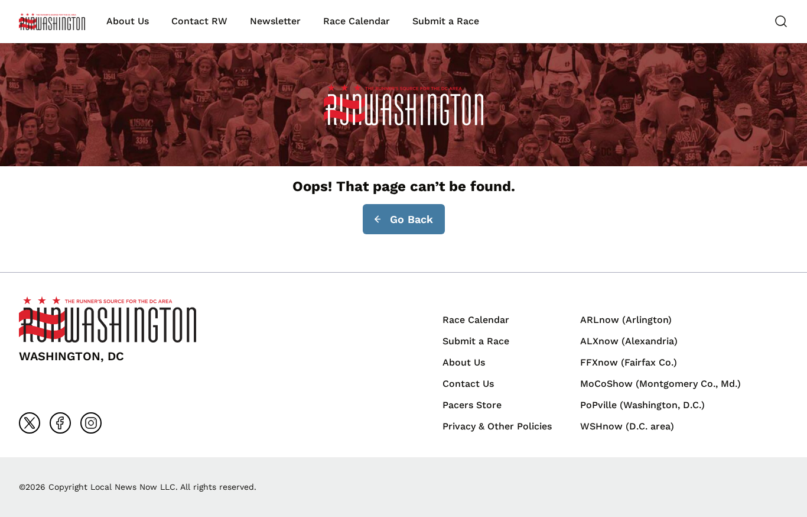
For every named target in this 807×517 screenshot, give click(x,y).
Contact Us (468, 383)
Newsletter (275, 21)
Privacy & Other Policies (497, 426)
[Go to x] (29, 423)
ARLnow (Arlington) (626, 319)
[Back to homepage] (52, 21)
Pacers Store (472, 405)
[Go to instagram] (91, 423)
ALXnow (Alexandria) (629, 341)
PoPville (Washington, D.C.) (642, 405)
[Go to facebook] (60, 423)
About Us (127, 21)
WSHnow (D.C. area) (627, 426)
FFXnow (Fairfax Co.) (628, 362)
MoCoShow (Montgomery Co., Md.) (660, 383)
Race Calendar (356, 21)
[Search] (781, 21)
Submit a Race (445, 21)
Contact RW (199, 21)
